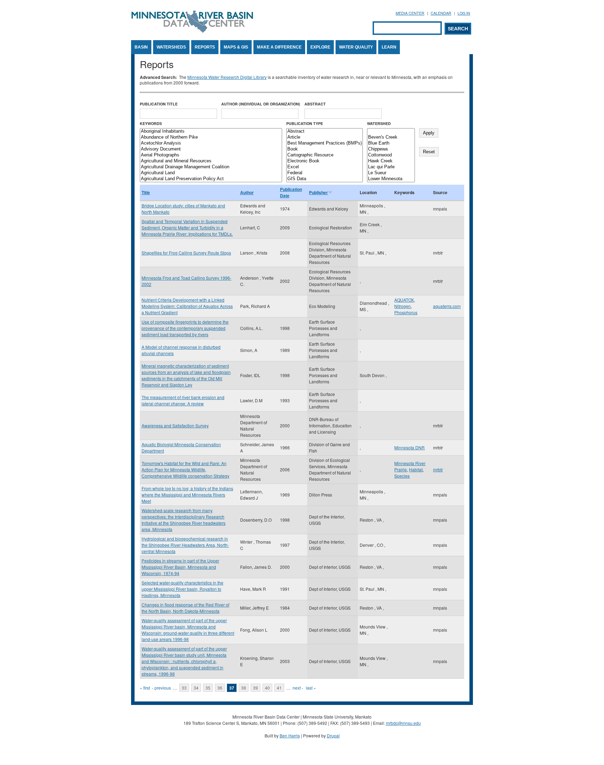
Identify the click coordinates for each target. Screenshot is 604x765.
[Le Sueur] (391, 173)
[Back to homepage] (192, 31)
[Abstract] (324, 131)
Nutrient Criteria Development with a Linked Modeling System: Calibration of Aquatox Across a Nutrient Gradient (187, 306)
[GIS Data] (324, 179)
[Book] (324, 149)
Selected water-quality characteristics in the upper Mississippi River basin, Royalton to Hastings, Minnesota (182, 589)
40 (267, 688)
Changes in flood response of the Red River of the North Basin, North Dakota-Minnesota (185, 608)
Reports (205, 47)
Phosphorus (405, 312)
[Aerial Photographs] (211, 155)
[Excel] (324, 167)
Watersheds (171, 47)
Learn (389, 47)
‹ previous (161, 688)
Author (247, 192)
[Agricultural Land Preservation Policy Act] (211, 179)
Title (146, 192)
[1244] (391, 131)
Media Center (410, 13)
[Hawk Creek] (391, 161)
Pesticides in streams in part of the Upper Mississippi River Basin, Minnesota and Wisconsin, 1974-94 (180, 567)
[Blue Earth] (391, 143)
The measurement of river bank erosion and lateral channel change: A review (183, 400)
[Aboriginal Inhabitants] (211, 131)
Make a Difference (279, 47)
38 (243, 688)
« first (145, 688)
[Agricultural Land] (211, 173)
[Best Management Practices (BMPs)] (324, 143)
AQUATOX (404, 300)
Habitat (416, 469)
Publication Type (304, 123)
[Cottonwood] (391, 155)
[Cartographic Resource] (324, 155)
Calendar (441, 13)
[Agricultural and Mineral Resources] (211, 161)
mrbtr (438, 469)
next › (298, 688)
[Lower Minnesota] (391, 179)
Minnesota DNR (409, 447)
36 (219, 688)
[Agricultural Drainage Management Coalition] (211, 167)
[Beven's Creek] (391, 137)
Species (402, 476)
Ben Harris (290, 735)
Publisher (318, 192)
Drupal (333, 735)
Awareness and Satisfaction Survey (175, 425)
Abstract (315, 103)
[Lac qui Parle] (391, 167)
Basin (141, 47)
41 (279, 688)
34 (196, 688)
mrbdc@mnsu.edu (403, 723)
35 (208, 688)
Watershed (379, 123)
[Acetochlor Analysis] (211, 143)
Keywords (151, 123)
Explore (320, 47)
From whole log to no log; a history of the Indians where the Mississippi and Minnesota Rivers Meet (187, 494)
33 (184, 688)
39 (255, 688)
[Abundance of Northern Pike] (211, 137)
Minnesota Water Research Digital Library (227, 77)
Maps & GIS (236, 47)
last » (311, 688)
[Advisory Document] (211, 149)
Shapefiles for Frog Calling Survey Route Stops (186, 253)
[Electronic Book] (324, 161)
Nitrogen (402, 306)
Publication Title (159, 103)
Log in (464, 13)
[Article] (324, 137)
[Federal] (324, 173)
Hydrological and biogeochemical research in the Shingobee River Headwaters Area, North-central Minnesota (185, 545)
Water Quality (356, 47)
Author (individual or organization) (260, 103)
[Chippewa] (391, 149)
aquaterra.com (447, 306)
